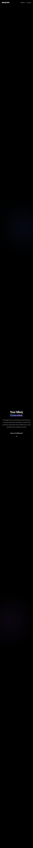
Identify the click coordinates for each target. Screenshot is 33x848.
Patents (23, 2)
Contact (29, 2)
